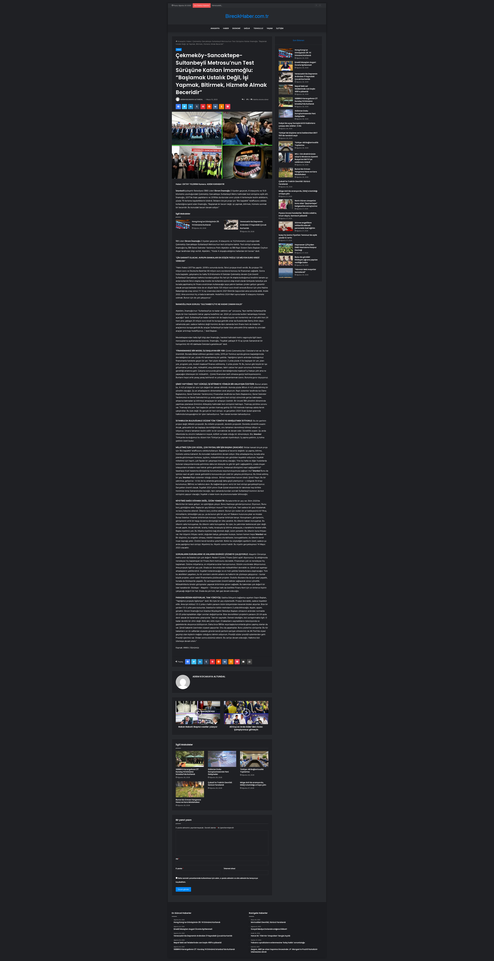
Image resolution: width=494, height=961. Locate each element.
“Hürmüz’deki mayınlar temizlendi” (305, 270)
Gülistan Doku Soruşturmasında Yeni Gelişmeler (218, 772)
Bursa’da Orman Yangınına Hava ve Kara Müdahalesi (188, 800)
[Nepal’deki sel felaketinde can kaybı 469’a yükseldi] (286, 89)
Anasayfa (215, 28)
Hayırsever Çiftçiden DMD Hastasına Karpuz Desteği (305, 247)
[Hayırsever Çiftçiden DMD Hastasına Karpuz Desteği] (286, 248)
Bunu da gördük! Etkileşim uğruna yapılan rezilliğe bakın (306, 260)
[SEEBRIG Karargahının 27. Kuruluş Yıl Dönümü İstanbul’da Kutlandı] (190, 759)
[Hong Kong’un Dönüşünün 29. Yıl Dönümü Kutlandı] (183, 224)
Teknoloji (258, 28)
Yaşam (270, 28)
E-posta (179, 868)
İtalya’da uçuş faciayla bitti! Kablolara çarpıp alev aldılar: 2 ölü (297, 124)
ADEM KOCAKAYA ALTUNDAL (191, 99)
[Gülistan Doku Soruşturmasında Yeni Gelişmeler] (222, 759)
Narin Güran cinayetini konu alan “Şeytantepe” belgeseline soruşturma (306, 203)
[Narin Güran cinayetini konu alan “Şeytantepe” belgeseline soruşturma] (286, 204)
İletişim (279, 28)
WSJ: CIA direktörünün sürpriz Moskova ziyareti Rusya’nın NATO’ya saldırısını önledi (306, 158)
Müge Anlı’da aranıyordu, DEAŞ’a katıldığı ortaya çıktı (253, 783)
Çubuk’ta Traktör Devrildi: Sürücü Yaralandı (220, 783)
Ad (177, 859)
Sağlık (247, 28)
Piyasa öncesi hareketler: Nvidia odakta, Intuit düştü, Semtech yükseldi (298, 214)
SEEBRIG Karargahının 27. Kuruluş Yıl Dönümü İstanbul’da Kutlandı (187, 772)
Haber (226, 28)
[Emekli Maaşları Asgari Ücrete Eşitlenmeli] (286, 66)
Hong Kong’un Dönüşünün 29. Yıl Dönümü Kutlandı (303, 53)
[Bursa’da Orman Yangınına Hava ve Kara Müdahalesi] (190, 789)
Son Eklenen (298, 40)
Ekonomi (236, 28)
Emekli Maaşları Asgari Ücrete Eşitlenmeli (305, 63)
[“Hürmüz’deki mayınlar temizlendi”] (286, 273)
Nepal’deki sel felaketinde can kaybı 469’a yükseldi (305, 89)
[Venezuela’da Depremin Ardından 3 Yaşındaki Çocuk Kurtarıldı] (231, 225)
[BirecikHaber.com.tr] (247, 16)
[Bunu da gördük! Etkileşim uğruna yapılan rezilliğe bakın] (286, 260)
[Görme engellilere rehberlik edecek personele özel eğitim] (286, 226)
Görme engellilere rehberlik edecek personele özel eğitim (305, 225)
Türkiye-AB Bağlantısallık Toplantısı (252, 770)
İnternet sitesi (229, 868)
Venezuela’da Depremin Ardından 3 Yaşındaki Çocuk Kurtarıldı (253, 225)
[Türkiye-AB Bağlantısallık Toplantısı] (254, 759)
